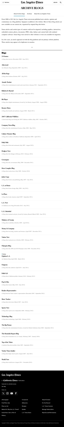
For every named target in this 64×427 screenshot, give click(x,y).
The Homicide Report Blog (10, 334)
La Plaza (4, 194)
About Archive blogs (19, 13)
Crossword (25, 399)
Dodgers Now (6, 151)
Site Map (4, 386)
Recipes (24, 406)
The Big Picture (7, 325)
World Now (5, 359)
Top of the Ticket (7, 342)
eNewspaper (5, 399)
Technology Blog (7, 316)
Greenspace (5, 160)
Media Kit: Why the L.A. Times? (10, 409)
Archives (29, 13)
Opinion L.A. (6, 256)
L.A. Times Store (26, 412)
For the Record (46, 403)
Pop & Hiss (5, 282)
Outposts (4, 265)
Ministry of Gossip (8, 220)
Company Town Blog (8, 125)
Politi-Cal (5, 273)
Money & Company (8, 229)
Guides (24, 409)
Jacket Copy (5, 177)
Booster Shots (6, 108)
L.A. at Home (6, 185)
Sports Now (5, 308)
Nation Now (5, 237)
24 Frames (5, 56)
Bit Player (5, 99)
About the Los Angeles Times (42, 13)
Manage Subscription (48, 409)
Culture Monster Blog (9, 134)
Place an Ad (5, 406)
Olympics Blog (6, 246)
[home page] (32, 2)
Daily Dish (5, 142)
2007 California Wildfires (10, 117)
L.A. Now (5, 203)
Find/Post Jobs (6, 403)
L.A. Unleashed (6, 211)
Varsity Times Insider (8, 351)
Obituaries (25, 403)
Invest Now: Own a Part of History (9, 414)
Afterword (5, 65)
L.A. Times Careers (47, 406)
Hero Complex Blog (8, 168)
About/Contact (46, 399)
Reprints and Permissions (49, 412)
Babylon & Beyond (8, 91)
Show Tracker (6, 299)
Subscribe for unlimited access (9, 384)
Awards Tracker (7, 82)
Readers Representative (9, 291)
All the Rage (5, 74)
